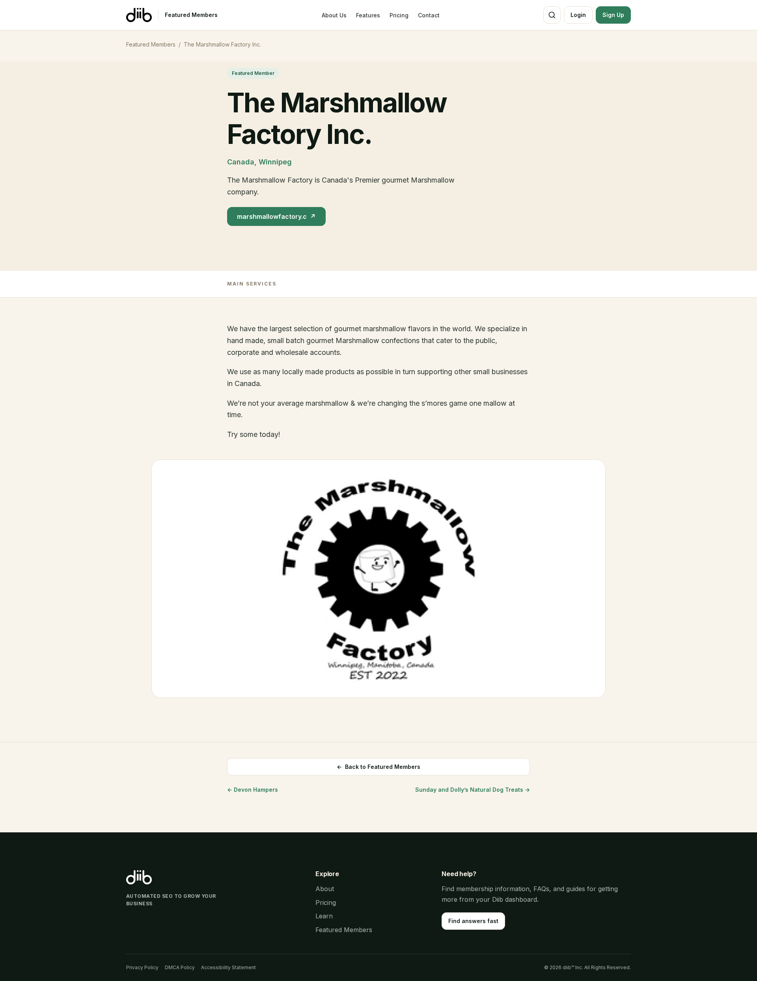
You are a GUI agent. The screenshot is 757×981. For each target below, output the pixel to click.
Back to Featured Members (378, 766)
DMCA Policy (180, 967)
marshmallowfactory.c (276, 216)
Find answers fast (473, 921)
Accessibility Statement (228, 967)
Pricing (399, 15)
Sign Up (613, 14)
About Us (334, 15)
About (324, 889)
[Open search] (552, 15)
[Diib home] (139, 15)
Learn (324, 916)
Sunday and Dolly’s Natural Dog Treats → (472, 789)
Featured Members (191, 14)
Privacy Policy (142, 967)
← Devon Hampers (252, 789)
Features (368, 15)
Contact (429, 15)
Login (578, 14)
